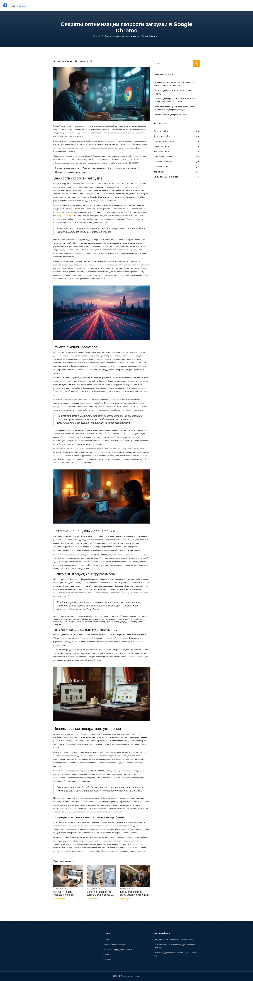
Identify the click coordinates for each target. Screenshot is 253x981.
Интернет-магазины (177, 156)
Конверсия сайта (177, 146)
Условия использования (114, 944)
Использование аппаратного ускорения (72, 172)
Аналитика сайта (177, 151)
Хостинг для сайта (177, 136)
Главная (96, 36)
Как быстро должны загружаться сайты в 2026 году (134, 893)
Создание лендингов (177, 161)
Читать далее (59, 898)
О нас (106, 939)
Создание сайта (177, 166)
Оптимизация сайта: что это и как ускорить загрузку (173, 92)
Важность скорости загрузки (67, 168)
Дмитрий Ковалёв (64, 61)
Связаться (108, 959)
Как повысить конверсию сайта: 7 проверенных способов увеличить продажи (175, 84)
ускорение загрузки (65, 215)
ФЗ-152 (106, 954)
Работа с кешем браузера (93, 168)
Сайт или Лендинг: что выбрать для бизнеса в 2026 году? (99, 893)
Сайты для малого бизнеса (177, 176)
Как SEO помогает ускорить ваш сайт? (171, 114)
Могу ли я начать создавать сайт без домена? (63, 893)
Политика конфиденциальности (117, 949)
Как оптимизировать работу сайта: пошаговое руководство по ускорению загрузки (174, 108)
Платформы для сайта (177, 141)
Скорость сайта (177, 131)
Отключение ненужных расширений (123, 168)
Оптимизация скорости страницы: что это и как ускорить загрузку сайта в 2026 (175, 100)
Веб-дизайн (177, 171)
